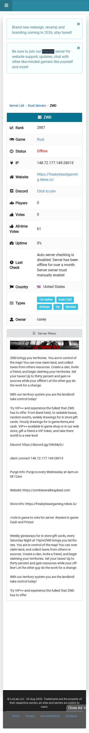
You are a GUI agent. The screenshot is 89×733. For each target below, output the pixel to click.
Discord (48, 51)
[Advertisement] (44, 87)
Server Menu (46, 333)
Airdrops (44, 306)
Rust (40, 139)
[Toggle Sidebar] (6, 5)
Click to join (46, 191)
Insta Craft (65, 299)
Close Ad (75, 708)
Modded (71, 306)
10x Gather (46, 299)
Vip (58, 306)
